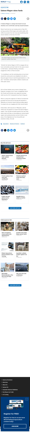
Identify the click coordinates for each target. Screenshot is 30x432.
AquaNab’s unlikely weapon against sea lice (21, 254)
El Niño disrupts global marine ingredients (6, 198)
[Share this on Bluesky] (11, 18)
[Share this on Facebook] (2, 18)
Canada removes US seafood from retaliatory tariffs (21, 157)
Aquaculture (4, 7)
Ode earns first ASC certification (21, 274)
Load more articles (15, 208)
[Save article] (28, 18)
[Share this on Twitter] (5, 18)
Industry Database (7, 380)
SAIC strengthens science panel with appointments (6, 234)
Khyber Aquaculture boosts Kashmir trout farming (7, 254)
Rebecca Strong (5, 13)
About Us (5, 384)
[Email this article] (14, 18)
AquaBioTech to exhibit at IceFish (20, 197)
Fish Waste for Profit (8, 392)
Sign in (10, 15)
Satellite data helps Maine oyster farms (21, 233)
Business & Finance (14, 123)
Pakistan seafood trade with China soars (21, 177)
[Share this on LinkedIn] (8, 18)
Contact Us (5, 387)
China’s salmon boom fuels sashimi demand (7, 157)
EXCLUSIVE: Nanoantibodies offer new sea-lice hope (7, 275)
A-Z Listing (5, 394)
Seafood (22, 123)
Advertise (5, 382)
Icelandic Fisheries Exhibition (10, 389)
